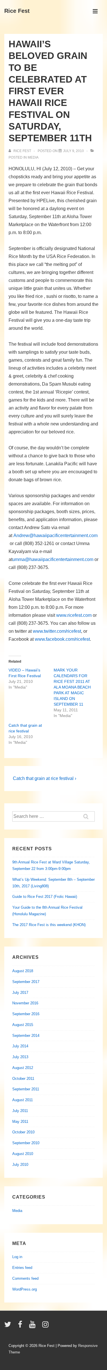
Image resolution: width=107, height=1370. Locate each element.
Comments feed (25, 1278)
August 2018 (22, 971)
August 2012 (22, 1068)
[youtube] (33, 1326)
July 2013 (20, 1057)
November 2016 (25, 1003)
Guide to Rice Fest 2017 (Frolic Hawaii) (44, 896)
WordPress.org (24, 1289)
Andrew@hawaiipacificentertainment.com (55, 535)
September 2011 (25, 1089)
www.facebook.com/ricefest (62, 639)
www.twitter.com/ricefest (57, 631)
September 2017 (25, 982)
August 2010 (22, 1154)
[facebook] (21, 1326)
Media (33, 157)
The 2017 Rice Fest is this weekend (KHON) (49, 925)
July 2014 (20, 1046)
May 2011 (20, 1121)
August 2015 (22, 1025)
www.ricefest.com (74, 615)
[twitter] (9, 1326)
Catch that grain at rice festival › (44, 778)
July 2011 (20, 1111)
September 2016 (25, 1014)
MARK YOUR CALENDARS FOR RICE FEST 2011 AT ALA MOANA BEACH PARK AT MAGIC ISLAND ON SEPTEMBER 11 (72, 687)
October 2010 (23, 1132)
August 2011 (22, 1100)
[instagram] (46, 1326)
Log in (17, 1257)
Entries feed (22, 1267)
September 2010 (25, 1143)
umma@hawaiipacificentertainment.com (52, 559)
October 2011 (23, 1078)
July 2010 (20, 1164)
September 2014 (25, 1035)
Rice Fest (17, 11)
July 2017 (20, 992)
